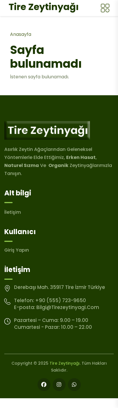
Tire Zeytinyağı (65, 363)
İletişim (12, 212)
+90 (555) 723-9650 (60, 300)
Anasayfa (20, 34)
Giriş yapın (16, 250)
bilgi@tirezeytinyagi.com (67, 307)
